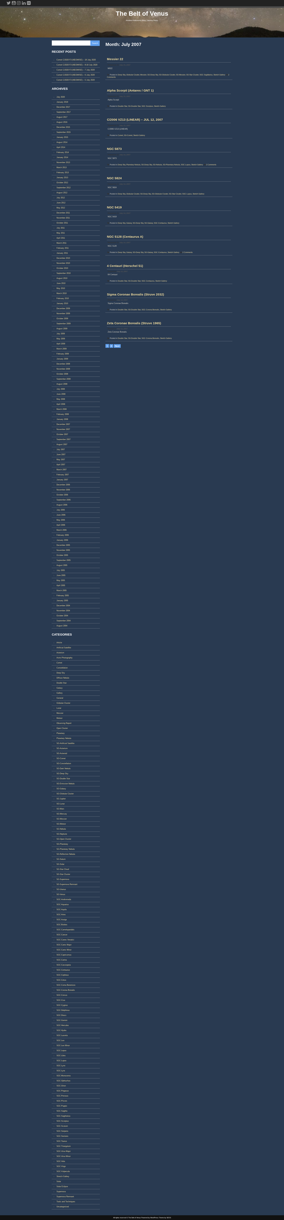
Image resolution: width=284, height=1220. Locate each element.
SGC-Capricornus (64, 955)
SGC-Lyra (61, 1071)
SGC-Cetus (61, 980)
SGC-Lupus (185, 165)
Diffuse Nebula (63, 678)
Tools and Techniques (66, 1201)
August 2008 (62, 384)
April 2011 (61, 238)
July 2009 (61, 334)
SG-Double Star (134, 106)
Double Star (122, 106)
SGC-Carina (62, 960)
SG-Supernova (63, 879)
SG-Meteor (61, 824)
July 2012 (61, 198)
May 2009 (61, 339)
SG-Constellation (64, 763)
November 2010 (63, 263)
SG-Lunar (61, 804)
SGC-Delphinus (63, 1010)
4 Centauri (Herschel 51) (125, 265)
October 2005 (62, 555)
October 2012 (62, 182)
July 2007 (61, 449)
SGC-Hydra (61, 1030)
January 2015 (62, 137)
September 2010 (64, 273)
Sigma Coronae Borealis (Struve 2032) (135, 294)
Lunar (59, 708)
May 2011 (61, 233)
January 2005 (62, 600)
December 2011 (63, 213)
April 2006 (61, 525)
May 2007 (61, 459)
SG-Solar (60, 864)
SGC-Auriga (62, 919)
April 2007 (61, 464)
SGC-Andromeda (64, 899)
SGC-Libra (61, 1055)
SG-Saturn (61, 859)
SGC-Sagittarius (206, 75)
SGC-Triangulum (64, 1146)
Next (117, 346)
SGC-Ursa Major (64, 1151)
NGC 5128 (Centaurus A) (125, 236)
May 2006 (61, 520)
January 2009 (62, 359)
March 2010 (62, 293)
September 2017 (64, 112)
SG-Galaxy (148, 223)
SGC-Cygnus (62, 1005)
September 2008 (64, 379)
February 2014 (63, 152)
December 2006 (63, 485)
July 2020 (61, 97)
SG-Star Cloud (63, 869)
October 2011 (62, 223)
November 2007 (63, 429)
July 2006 (61, 510)
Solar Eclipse (62, 1186)
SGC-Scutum (62, 1126)
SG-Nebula (157, 165)
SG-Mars (60, 809)
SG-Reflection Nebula (66, 854)
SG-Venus (61, 894)
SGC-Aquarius (63, 904)
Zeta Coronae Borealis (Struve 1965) (134, 323)
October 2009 (62, 318)
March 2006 (62, 530)
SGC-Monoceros (64, 1076)
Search (95, 43)
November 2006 (63, 490)
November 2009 (63, 313)
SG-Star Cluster (192, 75)
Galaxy (129, 223)
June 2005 (61, 575)
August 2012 (62, 193)
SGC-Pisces (62, 1101)
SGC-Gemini (62, 1020)
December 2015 (63, 127)
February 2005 (63, 595)
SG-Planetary (62, 844)
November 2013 (63, 162)
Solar (59, 1181)
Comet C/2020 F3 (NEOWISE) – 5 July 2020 (76, 80)
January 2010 (62, 303)
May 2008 (61, 399)
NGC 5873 (114, 148)
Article (59, 642)
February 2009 (63, 354)
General (60, 698)
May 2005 (61, 580)
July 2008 (61, 389)
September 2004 (64, 621)
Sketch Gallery (219, 75)
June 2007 (61, 454)
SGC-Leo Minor (63, 1045)
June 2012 (61, 203)
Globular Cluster (132, 75)
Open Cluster (62, 728)
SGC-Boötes (62, 924)
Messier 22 (115, 59)
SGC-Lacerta (62, 1035)
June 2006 (61, 515)
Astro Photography (64, 658)
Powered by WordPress (149, 1218)
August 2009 (62, 328)
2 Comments (211, 165)
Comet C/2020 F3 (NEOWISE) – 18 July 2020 (76, 60)
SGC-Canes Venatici (65, 940)
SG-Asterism (62, 748)
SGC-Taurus (62, 1141)
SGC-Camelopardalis (65, 930)
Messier (143, 75)
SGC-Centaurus (160, 223)
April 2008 (61, 404)
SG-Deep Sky (152, 75)
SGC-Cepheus (63, 975)
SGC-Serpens (62, 1131)
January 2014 (62, 157)
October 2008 (62, 374)
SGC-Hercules (63, 1025)
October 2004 (62, 616)
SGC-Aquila (62, 909)
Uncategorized (63, 1206)
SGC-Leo (60, 1040)
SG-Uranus (61, 889)
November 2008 (63, 369)
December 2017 (63, 107)
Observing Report (64, 723)
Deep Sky (121, 75)
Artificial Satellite (64, 648)
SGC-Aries (61, 914)
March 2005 (62, 590)
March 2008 (62, 409)
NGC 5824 (114, 178)
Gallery (60, 693)
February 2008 (63, 414)
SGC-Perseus (62, 1096)
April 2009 (61, 344)
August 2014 (62, 142)
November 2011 (63, 218)
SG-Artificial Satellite (65, 743)
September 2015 (64, 132)
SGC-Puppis (62, 1106)
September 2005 (64, 560)
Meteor (59, 718)
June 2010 (61, 283)
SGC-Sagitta (62, 1111)
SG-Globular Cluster (167, 75)
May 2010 (61, 288)
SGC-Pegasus (63, 1091)
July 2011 (61, 228)
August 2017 (62, 117)
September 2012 (64, 187)
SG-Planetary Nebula (171, 165)
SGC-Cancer (62, 935)
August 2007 (62, 444)
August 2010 (62, 278)
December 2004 (63, 605)
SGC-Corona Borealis (150, 310)
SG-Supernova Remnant (67, 884)
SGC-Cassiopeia (64, 965)
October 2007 (62, 434)
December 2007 (63, 424)
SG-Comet (128, 135)
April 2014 (61, 147)
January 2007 (62, 480)
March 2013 (62, 167)
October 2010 (62, 268)
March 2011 (61, 243)
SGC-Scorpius (147, 106)
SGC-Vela (61, 1161)
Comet (120, 135)
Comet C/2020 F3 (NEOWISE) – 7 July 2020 (76, 70)
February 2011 (63, 248)
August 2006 (62, 505)
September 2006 (64, 500)
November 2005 (63, 550)
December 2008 (63, 364)
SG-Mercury (62, 814)
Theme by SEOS (165, 1218)
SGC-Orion (61, 1086)
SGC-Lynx (61, 1065)
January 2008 (62, 419)
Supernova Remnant (65, 1196)
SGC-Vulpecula (63, 1171)
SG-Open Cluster (64, 839)
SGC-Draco (61, 1015)
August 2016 (62, 122)
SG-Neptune (62, 834)
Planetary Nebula (133, 165)
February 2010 (63, 298)
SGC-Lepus (61, 1050)
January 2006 (62, 540)
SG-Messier (180, 75)
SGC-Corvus (62, 995)
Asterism (60, 653)
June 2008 (61, 394)
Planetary (61, 733)
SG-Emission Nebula (65, 783)
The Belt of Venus (142, 13)
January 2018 (62, 102)
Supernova (61, 1191)
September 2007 (64, 439)
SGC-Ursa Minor (64, 1156)
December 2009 (63, 308)
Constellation (62, 668)
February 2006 (63, 535)
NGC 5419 (114, 207)
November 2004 (63, 610)
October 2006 (62, 495)
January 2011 (62, 253)
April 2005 (61, 585)
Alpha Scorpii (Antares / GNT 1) (130, 90)
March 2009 (62, 349)
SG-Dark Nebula (63, 768)
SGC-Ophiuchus (63, 1081)
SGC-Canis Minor (64, 950)
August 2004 (62, 626)
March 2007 (62, 469)
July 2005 (61, 570)
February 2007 (63, 475)
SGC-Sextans (62, 1136)
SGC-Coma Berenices (66, 985)
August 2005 (62, 565)
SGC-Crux (61, 1000)
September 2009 (64, 323)
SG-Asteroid (62, 753)
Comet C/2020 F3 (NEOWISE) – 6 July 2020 (76, 75)
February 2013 (63, 172)
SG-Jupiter (61, 799)
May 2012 (61, 208)
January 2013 (62, 177)
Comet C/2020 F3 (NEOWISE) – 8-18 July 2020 (77, 65)
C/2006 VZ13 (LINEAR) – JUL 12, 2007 (135, 119)
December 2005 (63, 545)
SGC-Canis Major (64, 945)
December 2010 (63, 258)
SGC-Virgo (61, 1166)
